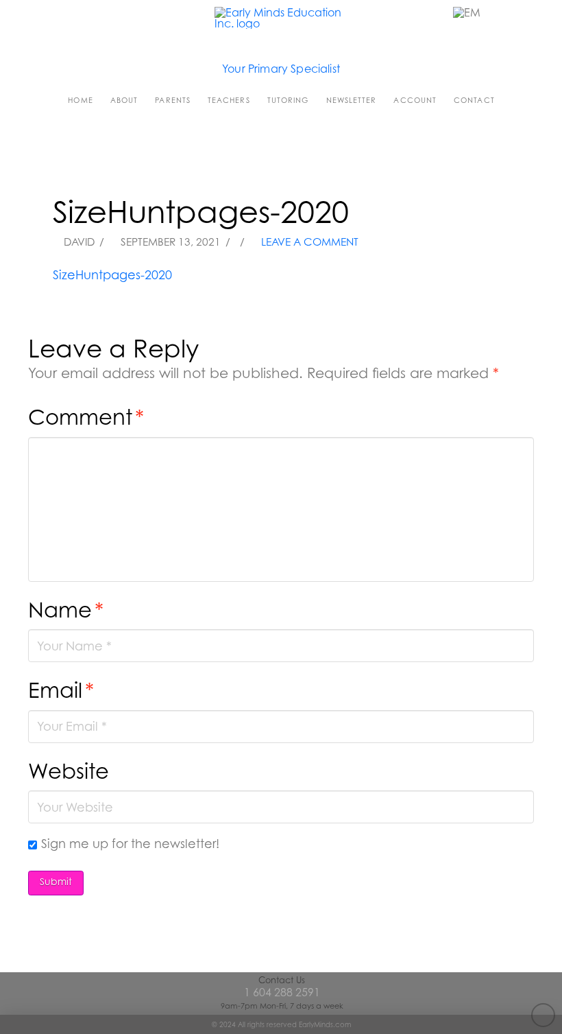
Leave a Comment (308, 241)
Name (65, 609)
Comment (86, 417)
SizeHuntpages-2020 (112, 275)
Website (68, 771)
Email (61, 690)
